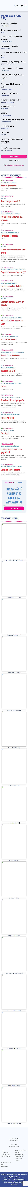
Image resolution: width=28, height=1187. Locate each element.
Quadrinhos (18, 1158)
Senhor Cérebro (5, 144)
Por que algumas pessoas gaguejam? (12, 140)
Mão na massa (5, 26)
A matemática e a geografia (12, 119)
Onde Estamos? (5, 70)
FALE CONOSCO (5, 1156)
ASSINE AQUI (14, 157)
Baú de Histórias (5, 48)
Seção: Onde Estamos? (9, 283)
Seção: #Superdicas (8, 368)
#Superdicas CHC (8, 106)
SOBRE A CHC (5, 1166)
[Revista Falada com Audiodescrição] (14, 165)
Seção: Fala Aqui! (7, 430)
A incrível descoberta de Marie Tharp (14, 53)
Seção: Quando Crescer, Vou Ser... (13, 269)
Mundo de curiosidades (11, 100)
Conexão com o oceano (10, 148)
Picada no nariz (7, 126)
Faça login (20, 482)
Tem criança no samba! (11, 30)
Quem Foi (18, 1160)
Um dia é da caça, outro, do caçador (12, 76)
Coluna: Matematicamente (11, 397)
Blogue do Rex (19, 1154)
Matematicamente (6, 121)
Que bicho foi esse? (6, 41)
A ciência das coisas (6, 89)
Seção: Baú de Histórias (10, 233)
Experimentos (19, 1156)
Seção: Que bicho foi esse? (10, 214)
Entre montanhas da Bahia (12, 68)
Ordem (4, 113)
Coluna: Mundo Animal (10, 336)
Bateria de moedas (9, 24)
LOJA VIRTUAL (5, 1154)
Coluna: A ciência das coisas (11, 317)
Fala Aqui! (5, 132)
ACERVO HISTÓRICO (21, 1150)
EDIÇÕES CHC (5, 1152)
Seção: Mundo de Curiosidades (12, 352)
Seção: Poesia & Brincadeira (11, 383)
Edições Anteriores (14, 160)
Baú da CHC (18, 1152)
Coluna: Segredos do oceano (11, 467)
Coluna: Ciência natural (10, 415)
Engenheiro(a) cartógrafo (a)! (13, 62)
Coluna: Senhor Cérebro (10, 446)
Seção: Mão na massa (9, 182)
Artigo (2, 32)
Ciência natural (5, 128)
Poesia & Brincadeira (6, 115)
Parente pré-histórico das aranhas (11, 38)
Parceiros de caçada (9, 46)
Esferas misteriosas (9, 93)
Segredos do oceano (6, 150)
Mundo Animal (5, 95)
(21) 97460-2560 (14, 1146)
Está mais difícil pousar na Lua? (12, 85)
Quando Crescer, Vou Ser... (8, 64)
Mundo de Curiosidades (7, 102)
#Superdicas (4, 108)
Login (2, 1150)
